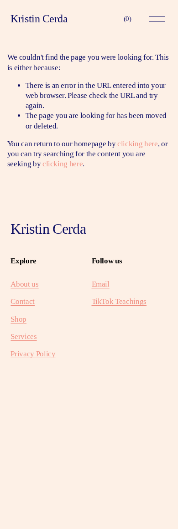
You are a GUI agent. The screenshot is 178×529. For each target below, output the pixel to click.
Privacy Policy (32, 353)
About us (24, 284)
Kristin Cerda (39, 19)
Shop (18, 319)
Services (23, 336)
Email (101, 284)
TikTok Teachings (119, 301)
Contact (22, 301)
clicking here (137, 143)
